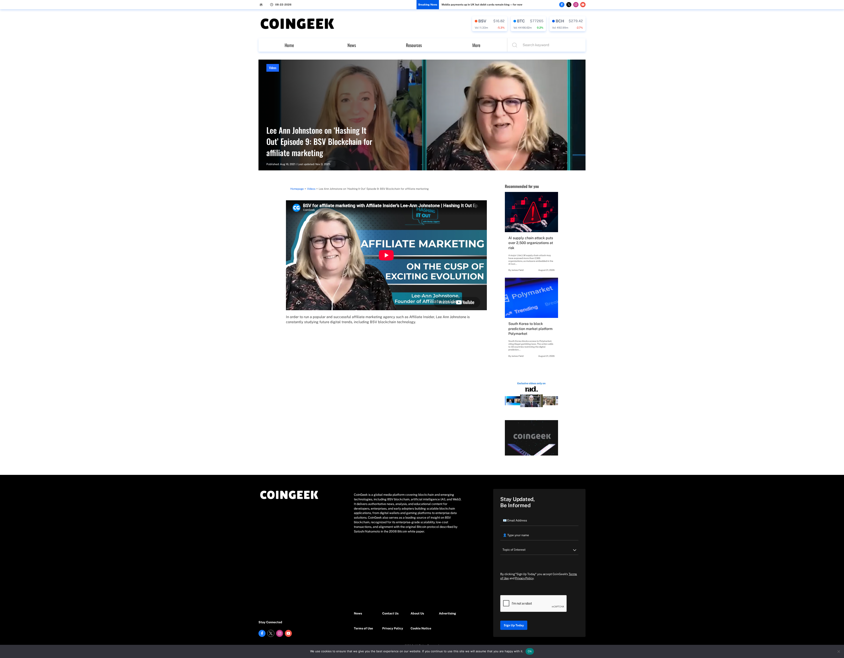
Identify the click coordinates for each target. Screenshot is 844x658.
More (476, 45)
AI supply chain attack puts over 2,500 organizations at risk (530, 243)
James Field (517, 270)
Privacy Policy (392, 628)
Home (289, 45)
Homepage (297, 188)
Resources (414, 45)
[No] (838, 651)
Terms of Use (363, 628)
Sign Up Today (514, 625)
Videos (272, 67)
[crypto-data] (489, 23)
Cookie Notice (421, 628)
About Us (417, 613)
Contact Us (390, 613)
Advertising (447, 613)
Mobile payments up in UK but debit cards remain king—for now (482, 4)
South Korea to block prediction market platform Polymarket (530, 329)
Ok (530, 651)
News (351, 45)
